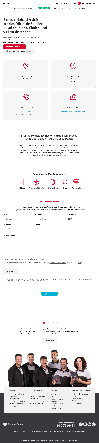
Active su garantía (36, 403)
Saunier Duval (56, 408)
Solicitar (10, 271)
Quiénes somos (16, 431)
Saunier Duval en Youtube (57, 400)
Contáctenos (49, 340)
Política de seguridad (55, 433)
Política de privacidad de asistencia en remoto (36, 433)
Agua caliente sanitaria (17, 401)
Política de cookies (47, 431)
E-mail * (38, 224)
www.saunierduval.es (68, 433)
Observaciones (9, 235)
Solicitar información (14, 47)
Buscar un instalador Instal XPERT (37, 397)
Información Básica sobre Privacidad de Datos (32, 259)
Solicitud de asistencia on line (80, 395)
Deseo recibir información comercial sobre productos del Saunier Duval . (44, 263)
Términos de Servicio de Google (70, 440)
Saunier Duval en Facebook (57, 405)
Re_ (52, 397)
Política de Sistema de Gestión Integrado (75, 431)
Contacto (33, 406)
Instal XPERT (55, 394)
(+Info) (79, 263)
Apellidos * (39, 214)
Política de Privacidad (35, 431)
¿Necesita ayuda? (51, 294)
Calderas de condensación (14, 398)
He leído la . (28, 259)
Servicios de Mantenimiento (77, 400)
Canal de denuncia (58, 431)
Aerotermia (13, 406)
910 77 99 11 (66, 425)
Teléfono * (8, 224)
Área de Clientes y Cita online (20, 51)
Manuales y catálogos (37, 401)
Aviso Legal (25, 431)
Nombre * (8, 214)
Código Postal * (71, 214)
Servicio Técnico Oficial (58, 263)
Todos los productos (16, 394)
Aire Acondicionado (16, 404)
